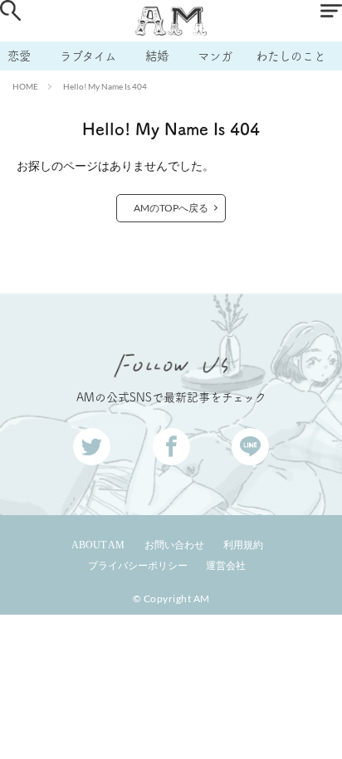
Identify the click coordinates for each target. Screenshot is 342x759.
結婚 (157, 56)
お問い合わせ (174, 545)
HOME (25, 86)
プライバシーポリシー (138, 566)
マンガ (215, 56)
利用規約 (243, 545)
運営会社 (226, 566)
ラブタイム (88, 56)
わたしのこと (290, 56)
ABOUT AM (98, 545)
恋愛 (19, 56)
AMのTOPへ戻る (171, 208)
